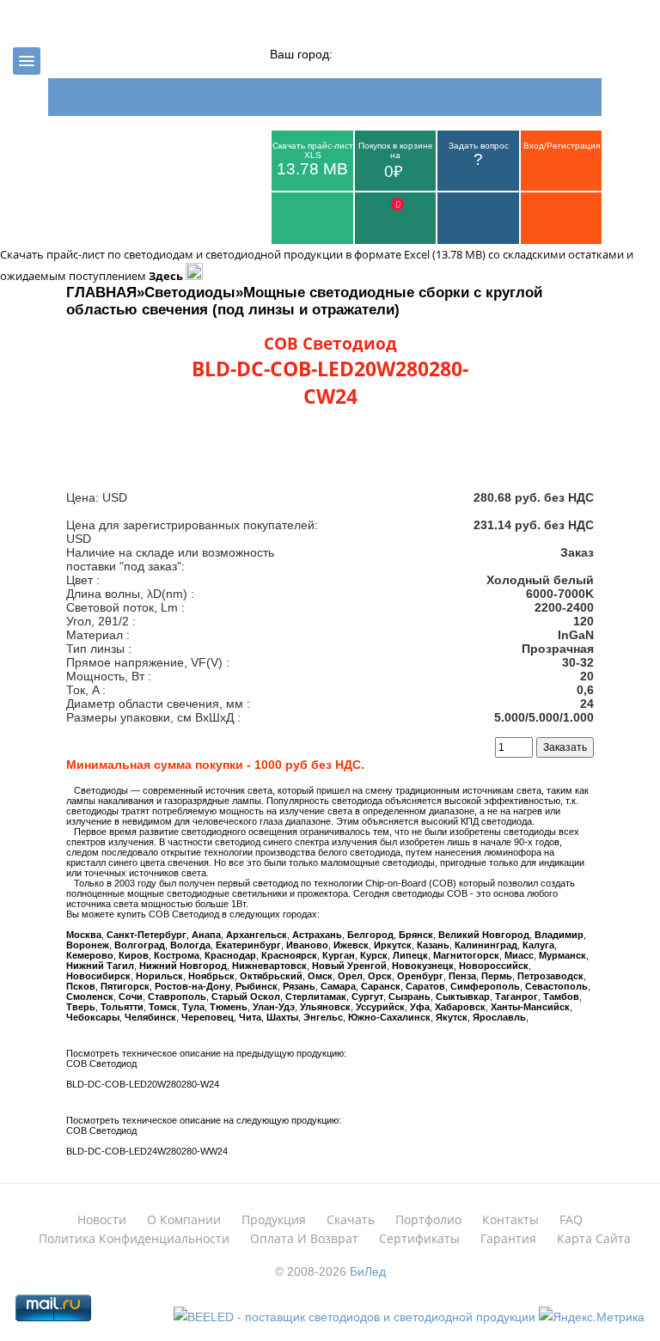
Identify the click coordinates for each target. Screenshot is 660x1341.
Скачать (351, 1219)
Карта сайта (594, 1238)
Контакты (510, 1219)
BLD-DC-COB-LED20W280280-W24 (142, 1084)
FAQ (571, 1219)
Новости (101, 1219)
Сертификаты (419, 1238)
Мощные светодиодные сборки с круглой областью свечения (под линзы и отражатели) (304, 301)
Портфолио (428, 1219)
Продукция (273, 1219)
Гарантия (508, 1238)
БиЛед (368, 1271)
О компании (184, 1219)
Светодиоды (189, 292)
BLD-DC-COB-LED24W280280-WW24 (147, 1151)
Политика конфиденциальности (134, 1238)
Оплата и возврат (304, 1238)
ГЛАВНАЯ (101, 292)
